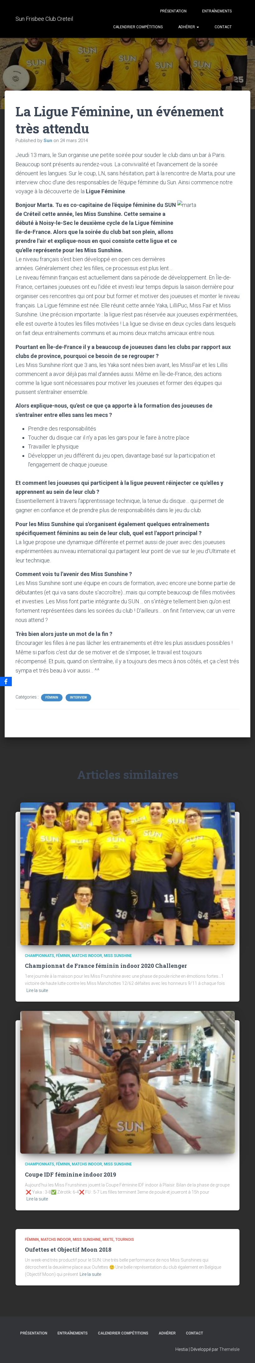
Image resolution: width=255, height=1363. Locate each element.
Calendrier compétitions (138, 27)
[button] (197, 27)
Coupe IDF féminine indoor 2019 (70, 1174)
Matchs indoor (87, 956)
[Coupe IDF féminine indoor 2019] (127, 1081)
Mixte (108, 1239)
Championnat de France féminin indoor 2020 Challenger (106, 965)
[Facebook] (6, 681)
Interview (78, 697)
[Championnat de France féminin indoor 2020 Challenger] (127, 873)
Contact (223, 27)
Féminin (51, 697)
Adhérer (187, 27)
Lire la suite (37, 990)
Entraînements (217, 11)
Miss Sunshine (118, 956)
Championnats (39, 956)
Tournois (124, 1239)
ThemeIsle (229, 1349)
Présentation (173, 11)
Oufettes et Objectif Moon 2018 (68, 1249)
